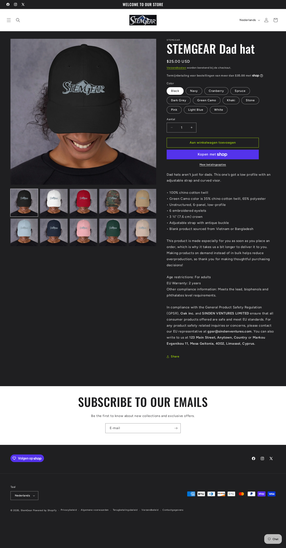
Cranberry (216, 91)
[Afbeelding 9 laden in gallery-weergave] (113, 232)
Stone (250, 100)
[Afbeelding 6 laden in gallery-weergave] (24, 232)
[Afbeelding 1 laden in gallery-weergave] (24, 202)
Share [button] (175, 356)
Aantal (171, 119)
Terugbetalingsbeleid (125, 510)
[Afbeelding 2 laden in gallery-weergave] (53, 202)
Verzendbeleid (150, 510)
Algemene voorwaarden (95, 510)
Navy (194, 91)
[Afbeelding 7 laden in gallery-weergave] (53, 232)
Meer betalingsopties (213, 164)
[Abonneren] (175, 428)
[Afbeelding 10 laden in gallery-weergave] (142, 232)
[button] (8, 20)
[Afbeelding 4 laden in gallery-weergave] (113, 202)
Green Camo (206, 100)
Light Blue (195, 110)
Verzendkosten (176, 67)
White (218, 110)
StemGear (26, 510)
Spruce (240, 91)
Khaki (231, 100)
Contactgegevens (172, 510)
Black (175, 91)
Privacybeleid (69, 510)
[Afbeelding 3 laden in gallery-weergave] (83, 202)
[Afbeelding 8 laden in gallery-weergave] (83, 232)
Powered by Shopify (45, 510)
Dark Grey (178, 100)
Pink (174, 110)
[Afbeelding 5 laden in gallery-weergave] (142, 202)
